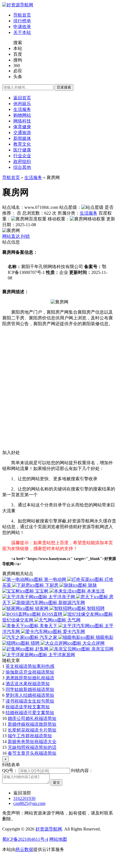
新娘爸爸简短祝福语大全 (32, 741)
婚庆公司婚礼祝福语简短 (32, 718)
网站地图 (58, 839)
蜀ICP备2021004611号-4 (25, 839)
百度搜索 (64, 87)
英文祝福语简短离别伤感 (30, 666)
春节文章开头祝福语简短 (32, 753)
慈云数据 (24, 849)
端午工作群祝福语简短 (30, 735)
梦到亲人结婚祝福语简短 (30, 695)
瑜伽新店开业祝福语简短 (30, 672)
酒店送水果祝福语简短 (28, 683)
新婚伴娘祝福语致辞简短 (32, 724)
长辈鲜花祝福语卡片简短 (32, 730)
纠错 (25, 236)
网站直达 (11, 236)
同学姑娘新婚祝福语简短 (30, 689)
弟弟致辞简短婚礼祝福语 (30, 678)
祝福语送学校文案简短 (28, 706)
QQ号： (10, 770)
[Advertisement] (59, 390)
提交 (56, 782)
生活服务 (33, 177)
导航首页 (11, 177)
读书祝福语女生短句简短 (30, 701)
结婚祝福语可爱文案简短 (30, 712)
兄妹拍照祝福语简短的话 (32, 747)
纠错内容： (82, 770)
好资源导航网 (48, 829)
